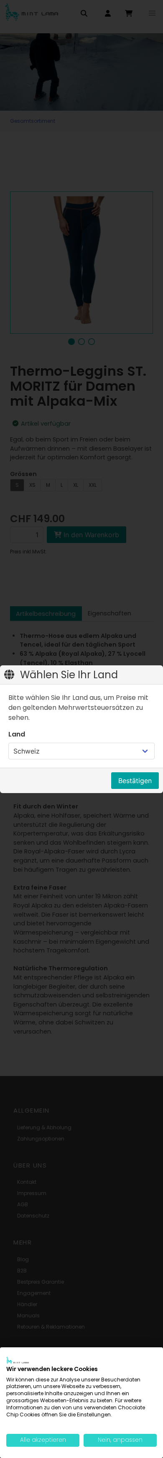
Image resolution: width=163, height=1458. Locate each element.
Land (16, 734)
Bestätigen (135, 780)
